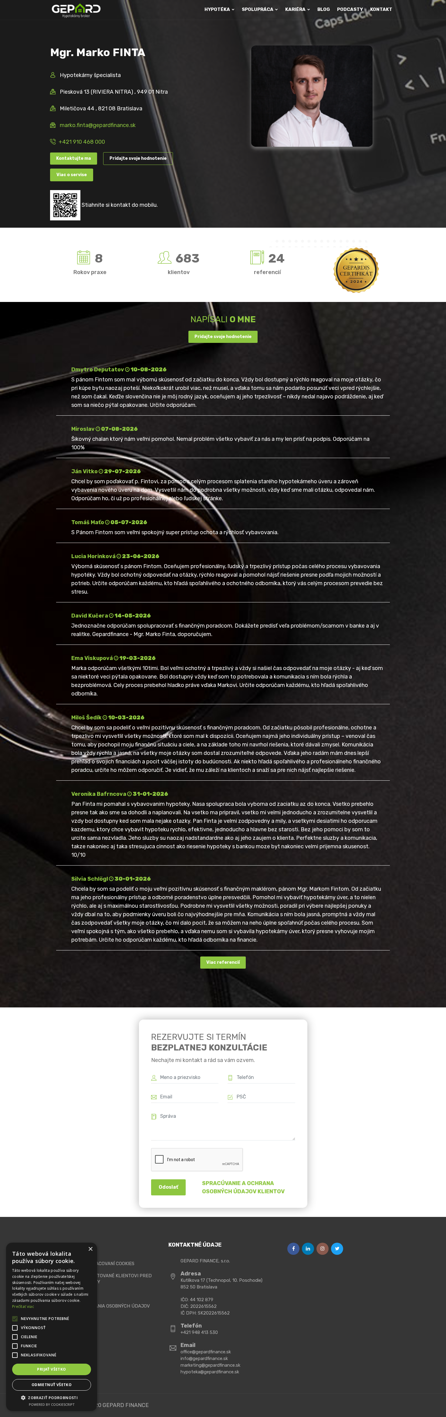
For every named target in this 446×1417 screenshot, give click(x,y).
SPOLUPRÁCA (258, 9)
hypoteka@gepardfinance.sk (210, 1372)
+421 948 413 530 (199, 1332)
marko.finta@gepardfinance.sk (98, 125)
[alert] (51, 1327)
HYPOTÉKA (217, 9)
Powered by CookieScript (52, 1404)
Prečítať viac (23, 1306)
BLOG (323, 9)
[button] (51, 1398)
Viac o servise (71, 174)
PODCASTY (350, 9)
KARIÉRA (295, 9)
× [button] (90, 1249)
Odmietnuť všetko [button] (52, 1384)
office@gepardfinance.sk (206, 1352)
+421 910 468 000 (82, 142)
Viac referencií (223, 962)
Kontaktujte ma (73, 158)
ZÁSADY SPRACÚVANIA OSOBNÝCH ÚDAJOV (102, 1306)
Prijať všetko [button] (51, 1369)
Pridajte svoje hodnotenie (138, 158)
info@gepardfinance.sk (204, 1358)
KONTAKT (381, 9)
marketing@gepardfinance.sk (210, 1365)
